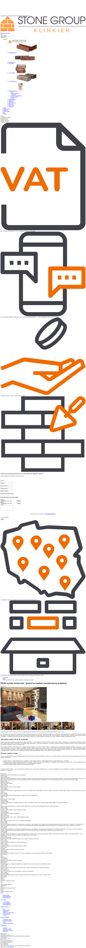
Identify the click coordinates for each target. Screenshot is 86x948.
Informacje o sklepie (5, 917)
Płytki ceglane (12, 62)
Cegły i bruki (3, 899)
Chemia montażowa (13, 90)
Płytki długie (11, 63)
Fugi (12, 92)
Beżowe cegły (12, 105)
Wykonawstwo (6, 109)
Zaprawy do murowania (16, 95)
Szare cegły (11, 106)
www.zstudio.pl (10, 946)
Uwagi (2, 504)
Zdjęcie (2, 502)
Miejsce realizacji (5, 491)
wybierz (18, 500)
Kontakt (5, 113)
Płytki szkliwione (7, 897)
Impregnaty (13, 94)
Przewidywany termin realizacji (7, 493)
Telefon (3, 483)
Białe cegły (11, 104)
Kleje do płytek (14, 93)
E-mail (2, 480)
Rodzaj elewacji (4, 488)
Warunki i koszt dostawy (8, 923)
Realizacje (5, 110)
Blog (4, 112)
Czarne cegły (11, 100)
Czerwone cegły (12, 102)
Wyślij (2, 519)
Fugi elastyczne (14, 96)
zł (1, 34)
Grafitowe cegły (12, 99)
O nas (4, 922)
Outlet (4, 107)
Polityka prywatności (7, 920)
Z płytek (5, 927)
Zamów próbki (6, 111)
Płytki (2, 892)
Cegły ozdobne (12, 72)
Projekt (2, 499)
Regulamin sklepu (7, 919)
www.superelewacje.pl (50, 513)
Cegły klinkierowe (13, 81)
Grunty (12, 98)
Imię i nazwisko (4, 485)
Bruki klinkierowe (7, 904)
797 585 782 (3, 15)
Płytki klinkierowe (13, 52)
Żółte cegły (11, 101)
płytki (29, 731)
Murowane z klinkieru (8, 930)
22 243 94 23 (9, 15)
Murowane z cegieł (7, 928)
